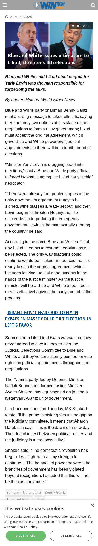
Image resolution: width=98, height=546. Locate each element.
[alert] (49, 523)
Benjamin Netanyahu (23, 492)
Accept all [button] (26, 535)
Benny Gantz (55, 492)
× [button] (92, 505)
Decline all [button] (71, 535)
